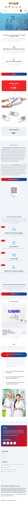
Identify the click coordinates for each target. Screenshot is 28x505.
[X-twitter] (4, 443)
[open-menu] (25, 10)
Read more (14, 67)
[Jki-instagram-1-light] (8, 443)
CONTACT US (14, 494)
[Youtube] (11, 443)
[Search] (14, 10)
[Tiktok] (14, 443)
